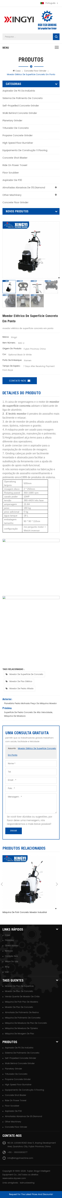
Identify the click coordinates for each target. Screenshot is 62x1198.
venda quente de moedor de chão (22, 996)
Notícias (9, 951)
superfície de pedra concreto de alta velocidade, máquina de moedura (28, 714)
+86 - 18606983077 (17, 1152)
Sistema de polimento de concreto (22, 98)
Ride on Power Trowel (14, 165)
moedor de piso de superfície (19, 986)
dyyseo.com (20, 1178)
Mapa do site (11, 961)
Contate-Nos (17, 381)
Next (57, 884)
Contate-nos (11, 956)
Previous (2, 884)
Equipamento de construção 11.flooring (24, 150)
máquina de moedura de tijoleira (21, 1028)
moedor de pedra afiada (21, 688)
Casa (18, 70)
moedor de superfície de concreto (26, 674)
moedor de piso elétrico (20, 681)
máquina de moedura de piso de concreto (26, 1023)
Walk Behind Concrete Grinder (19, 113)
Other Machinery (11, 195)
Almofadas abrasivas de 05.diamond (23, 188)
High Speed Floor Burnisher (17, 143)
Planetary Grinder (12, 120)
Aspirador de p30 (12, 180)
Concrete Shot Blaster (14, 158)
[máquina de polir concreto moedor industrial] (29, 882)
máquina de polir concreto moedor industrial (24, 912)
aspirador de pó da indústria (18, 91)
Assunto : (32, 752)
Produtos (9, 940)
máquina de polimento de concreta (22, 1017)
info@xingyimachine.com (20, 1158)
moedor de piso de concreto (19, 991)
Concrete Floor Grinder (35, 70)
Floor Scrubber (10, 173)
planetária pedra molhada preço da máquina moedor (30, 703)
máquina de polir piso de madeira (21, 1002)
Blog (7, 966)
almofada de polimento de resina (22, 1012)
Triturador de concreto (15, 128)
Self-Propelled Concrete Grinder (20, 106)
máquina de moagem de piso (19, 1033)
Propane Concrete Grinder (17, 135)
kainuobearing (27, 1182)
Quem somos (11, 945)
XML (7, 972)
